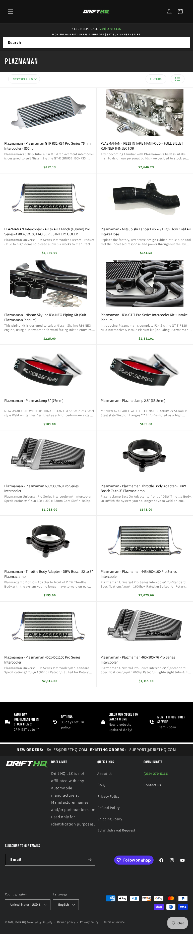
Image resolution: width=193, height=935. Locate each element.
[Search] (184, 42)
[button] (10, 11)
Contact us (152, 785)
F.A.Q (101, 785)
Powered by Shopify (39, 922)
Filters (156, 79)
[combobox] (96, 42)
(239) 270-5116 (110, 29)
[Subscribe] (89, 860)
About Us (104, 773)
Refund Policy (108, 807)
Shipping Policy (109, 819)
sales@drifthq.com (52, 749)
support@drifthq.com (133, 749)
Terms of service (114, 922)
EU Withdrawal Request (116, 830)
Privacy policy (89, 922)
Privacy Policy (108, 796)
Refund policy (66, 922)
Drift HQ (20, 922)
